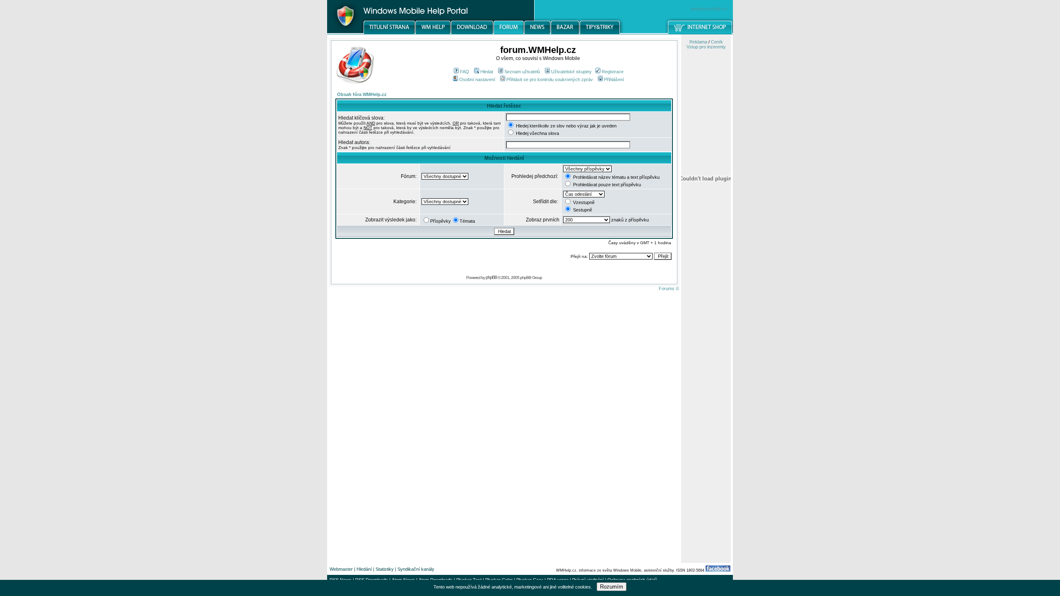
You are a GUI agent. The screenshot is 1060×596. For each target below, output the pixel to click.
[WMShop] (700, 32)
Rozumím (611, 587)
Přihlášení (614, 79)
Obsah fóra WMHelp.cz (362, 94)
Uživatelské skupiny (571, 71)
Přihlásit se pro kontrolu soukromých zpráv (549, 79)
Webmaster (341, 569)
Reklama (698, 41)
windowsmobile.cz (709, 8)
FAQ (464, 71)
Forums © (669, 288)
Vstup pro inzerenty (706, 46)
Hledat (486, 71)
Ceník (717, 41)
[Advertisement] (706, 432)
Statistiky (385, 569)
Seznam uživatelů (522, 71)
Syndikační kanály (416, 569)
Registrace (613, 71)
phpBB (491, 277)
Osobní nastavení (477, 79)
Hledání (364, 569)
